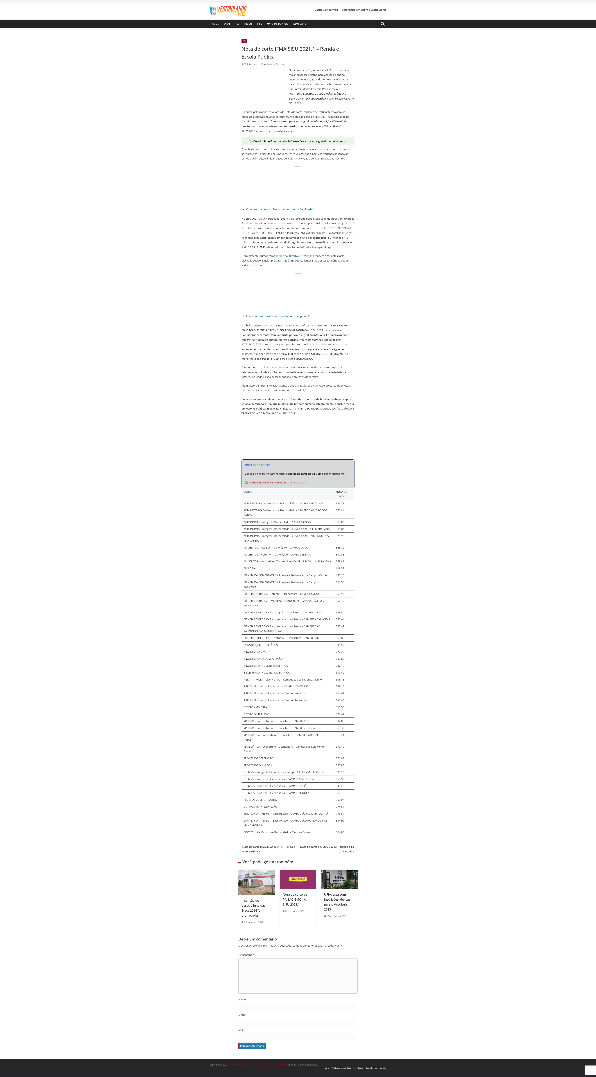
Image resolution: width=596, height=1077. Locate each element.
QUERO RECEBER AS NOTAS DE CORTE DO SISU (277, 482)
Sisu (259, 23)
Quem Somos (371, 1068)
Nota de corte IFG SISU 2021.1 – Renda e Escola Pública (327, 849)
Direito (293, 256)
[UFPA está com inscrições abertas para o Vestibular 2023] (339, 872)
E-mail (243, 1014)
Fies (237, 23)
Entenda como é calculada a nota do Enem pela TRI (278, 316)
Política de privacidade (341, 1068)
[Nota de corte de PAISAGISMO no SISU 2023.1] (298, 872)
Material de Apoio (277, 23)
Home (215, 23)
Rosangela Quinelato (275, 64)
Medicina (282, 256)
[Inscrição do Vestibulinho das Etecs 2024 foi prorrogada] (256, 872)
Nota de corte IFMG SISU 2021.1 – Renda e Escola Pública (268, 849)
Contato (383, 1068)
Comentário (246, 955)
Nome (243, 999)
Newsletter (300, 23)
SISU (331, 70)
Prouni (248, 23)
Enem (227, 23)
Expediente (358, 1068)
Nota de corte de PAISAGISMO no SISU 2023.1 (295, 899)
